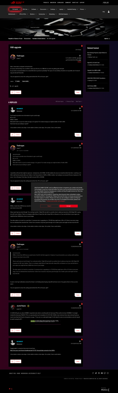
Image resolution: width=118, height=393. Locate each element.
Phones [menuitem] (82, 9)
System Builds (25, 81)
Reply (77, 92)
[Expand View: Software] (37, 9)
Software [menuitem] (34, 9)
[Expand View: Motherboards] (17, 14)
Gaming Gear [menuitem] (42, 14)
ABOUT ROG (12, 373)
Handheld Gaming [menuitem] (71, 9)
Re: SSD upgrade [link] (51, 38)
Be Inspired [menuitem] (15, 9)
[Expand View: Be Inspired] (20, 9)
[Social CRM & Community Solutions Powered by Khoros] (105, 389)
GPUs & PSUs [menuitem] (23, 14)
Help (104, 11)
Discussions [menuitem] (43, 9)
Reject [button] (49, 206)
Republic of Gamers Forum (15, 38)
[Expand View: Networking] (56, 14)
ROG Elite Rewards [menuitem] (63, 14)
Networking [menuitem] (52, 14)
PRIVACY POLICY (79, 378)
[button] (12, 92)
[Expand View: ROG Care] (29, 9)
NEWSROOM (24, 373)
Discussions (27, 38)
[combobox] (59, 27)
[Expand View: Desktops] (56, 9)
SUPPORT (82, 2)
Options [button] (106, 38)
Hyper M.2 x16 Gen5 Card (93, 62)
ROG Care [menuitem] (25, 9)
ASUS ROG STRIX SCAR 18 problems (96, 78)
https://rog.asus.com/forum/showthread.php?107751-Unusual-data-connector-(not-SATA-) (32, 350)
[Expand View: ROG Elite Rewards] (69, 14)
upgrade (16, 86)
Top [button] (11, 389)
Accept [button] (69, 206)
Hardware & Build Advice (38, 38)
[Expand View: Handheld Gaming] (77, 9)
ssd (13, 86)
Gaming (90, 57)
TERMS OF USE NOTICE (69, 378)
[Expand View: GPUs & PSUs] (27, 14)
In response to (23, 150)
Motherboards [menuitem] (11, 14)
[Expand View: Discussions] (48, 9)
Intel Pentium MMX (91, 86)
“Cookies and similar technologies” (55, 201)
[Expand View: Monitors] (36, 14)
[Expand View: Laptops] (64, 9)
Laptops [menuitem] (61, 9)
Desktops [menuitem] (53, 9)
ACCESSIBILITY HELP (35, 373)
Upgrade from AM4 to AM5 (93, 70)
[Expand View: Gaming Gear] (46, 14)
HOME (18, 373)
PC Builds (17, 81)
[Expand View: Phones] (85, 9)
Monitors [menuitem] (32, 14)
